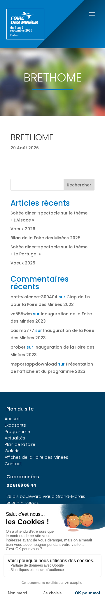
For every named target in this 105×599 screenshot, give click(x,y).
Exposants (15, 425)
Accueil (12, 419)
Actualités (15, 438)
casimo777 (22, 330)
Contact (13, 464)
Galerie (12, 451)
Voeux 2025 (22, 263)
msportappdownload (33, 364)
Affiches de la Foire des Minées (36, 457)
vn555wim (21, 314)
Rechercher (79, 185)
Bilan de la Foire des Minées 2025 (45, 238)
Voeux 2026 (22, 229)
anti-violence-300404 (33, 297)
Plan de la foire (20, 444)
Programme (17, 432)
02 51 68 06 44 (21, 485)
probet (17, 347)
